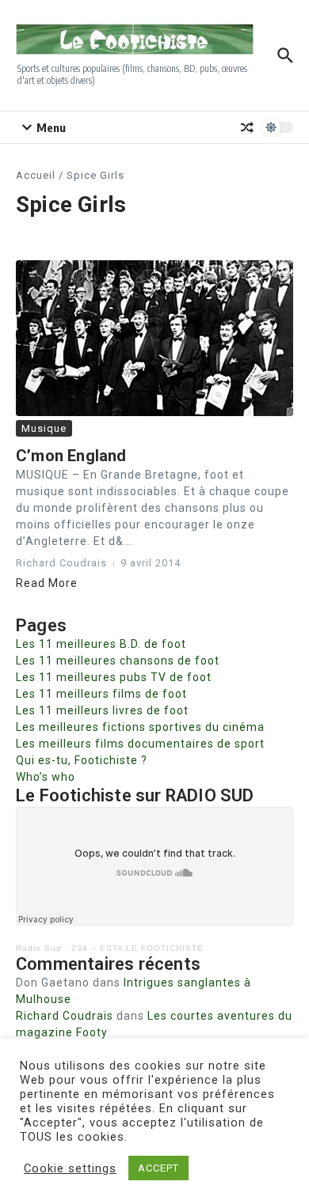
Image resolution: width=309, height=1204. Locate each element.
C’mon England (71, 455)
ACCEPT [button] (158, 1168)
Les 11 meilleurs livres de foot (102, 710)
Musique (44, 428)
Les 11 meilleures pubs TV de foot (114, 677)
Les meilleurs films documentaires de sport (140, 743)
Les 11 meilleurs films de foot (101, 693)
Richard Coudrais (64, 1015)
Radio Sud (39, 948)
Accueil (35, 175)
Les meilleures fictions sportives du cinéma (140, 727)
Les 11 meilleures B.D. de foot (101, 644)
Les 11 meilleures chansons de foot (117, 660)
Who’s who (45, 776)
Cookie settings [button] (70, 1168)
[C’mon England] (154, 338)
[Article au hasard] (247, 127)
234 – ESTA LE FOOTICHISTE (137, 948)
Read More (47, 583)
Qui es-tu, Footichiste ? (81, 760)
